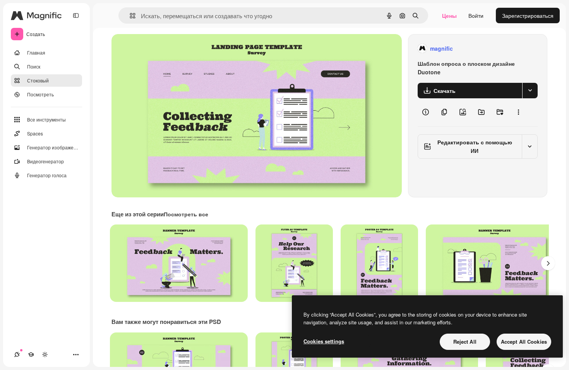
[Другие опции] (518, 112)
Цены (449, 15)
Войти (475, 15)
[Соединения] (17, 354)
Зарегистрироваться (528, 15)
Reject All (464, 341)
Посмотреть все (186, 214)
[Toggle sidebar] (76, 15)
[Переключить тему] (45, 354)
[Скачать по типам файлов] (530, 90)
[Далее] (548, 263)
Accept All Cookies (524, 341)
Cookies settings (323, 341)
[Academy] (31, 354)
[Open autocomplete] (129, 16)
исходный (163, 49)
